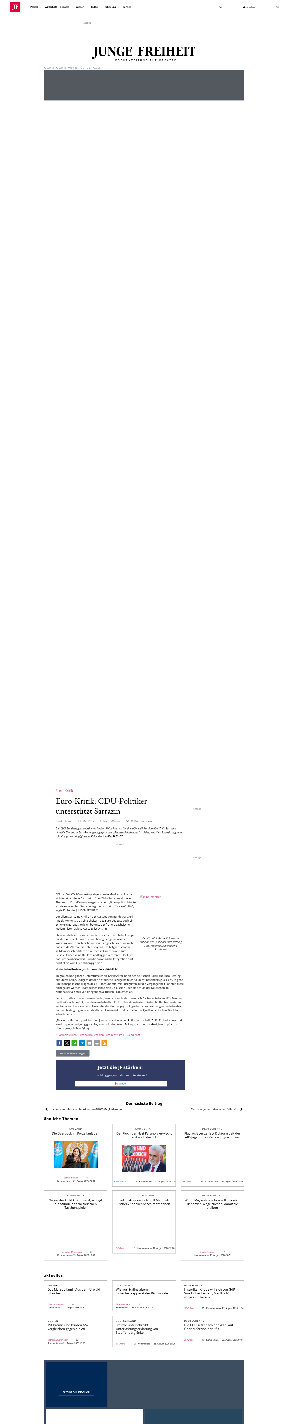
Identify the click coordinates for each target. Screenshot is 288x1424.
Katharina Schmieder (58, 1340)
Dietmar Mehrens (56, 1304)
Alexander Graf (123, 1304)
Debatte (64, 6)
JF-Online (187, 1181)
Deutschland (64, 821)
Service (127, 6)
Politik (34, 6)
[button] (220, 7)
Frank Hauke (120, 1181)
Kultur (94, 6)
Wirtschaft (51, 6)
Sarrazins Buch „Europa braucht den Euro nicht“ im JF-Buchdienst (99, 1035)
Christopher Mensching (71, 1252)
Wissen (80, 6)
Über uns (110, 6)
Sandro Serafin (71, 1177)
